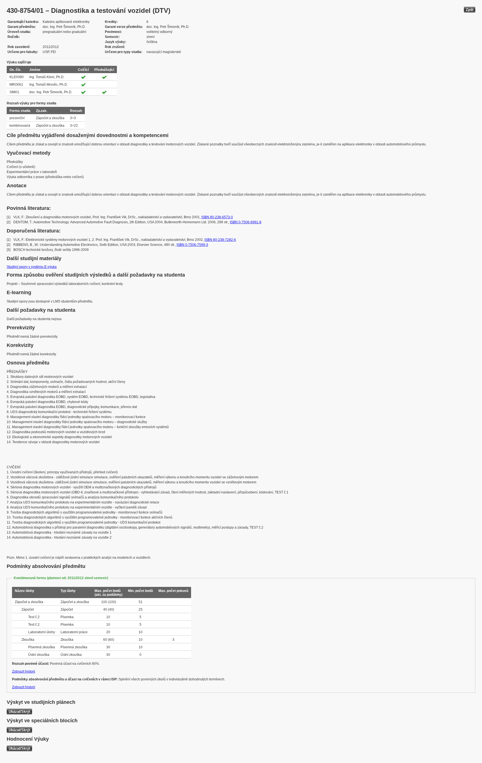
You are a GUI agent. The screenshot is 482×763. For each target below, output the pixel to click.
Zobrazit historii (23, 671)
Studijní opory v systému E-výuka (32, 267)
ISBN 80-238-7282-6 (220, 240)
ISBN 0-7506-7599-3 (192, 245)
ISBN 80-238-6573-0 (217, 217)
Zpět (469, 10)
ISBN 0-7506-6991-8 (245, 222)
